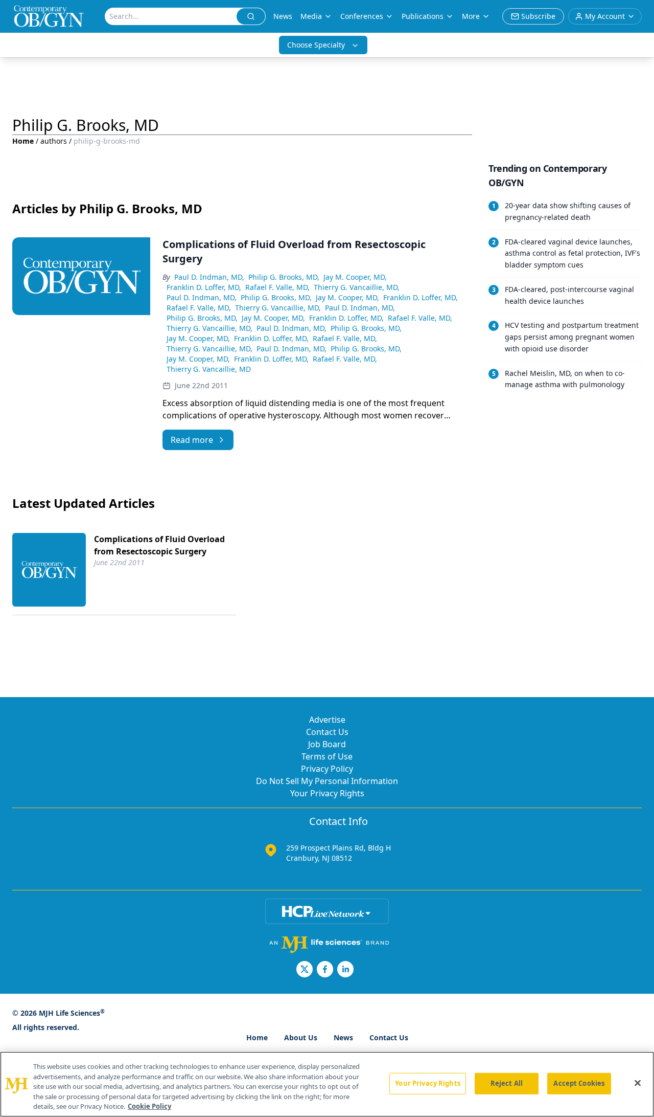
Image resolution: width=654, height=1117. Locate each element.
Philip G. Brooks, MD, (283, 277)
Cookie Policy (149, 1106)
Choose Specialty (316, 45)
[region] (327, 1084)
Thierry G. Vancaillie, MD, (357, 287)
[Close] (637, 1083)
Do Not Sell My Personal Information (327, 781)
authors (53, 141)
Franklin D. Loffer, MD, (204, 287)
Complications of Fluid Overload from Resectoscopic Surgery (159, 545)
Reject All (507, 1083)
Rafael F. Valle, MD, (277, 287)
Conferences (361, 16)
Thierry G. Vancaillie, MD (209, 369)
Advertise (327, 719)
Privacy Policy (327, 768)
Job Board (327, 744)
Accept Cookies (578, 1083)
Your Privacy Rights (327, 793)
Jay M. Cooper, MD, (355, 277)
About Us (300, 1037)
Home (23, 141)
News (282, 16)
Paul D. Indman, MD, (209, 277)
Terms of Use (327, 756)
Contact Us (327, 732)
